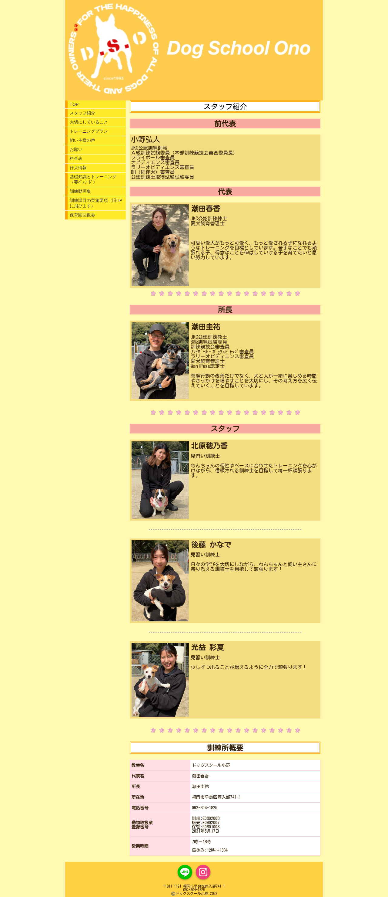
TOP (74, 104)
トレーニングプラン (89, 131)
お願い (76, 149)
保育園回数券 (82, 214)
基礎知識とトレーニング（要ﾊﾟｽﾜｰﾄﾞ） (93, 179)
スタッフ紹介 (82, 112)
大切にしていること (89, 122)
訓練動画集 (80, 191)
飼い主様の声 (82, 140)
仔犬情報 (78, 167)
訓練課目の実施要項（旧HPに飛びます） (96, 203)
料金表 (76, 158)
